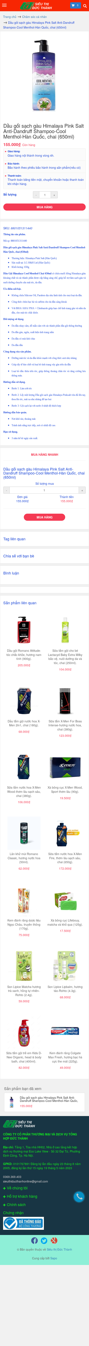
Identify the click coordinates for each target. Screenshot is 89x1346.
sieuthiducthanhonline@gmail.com (25, 1181)
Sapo (53, 1258)
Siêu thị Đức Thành (59, 1249)
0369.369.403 (12, 1177)
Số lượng (10, 194)
